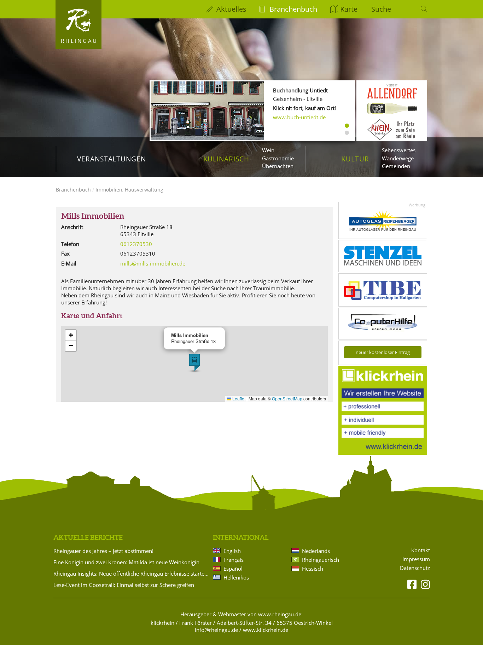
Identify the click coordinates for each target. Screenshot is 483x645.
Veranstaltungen (111, 158)
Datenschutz (415, 568)
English (232, 550)
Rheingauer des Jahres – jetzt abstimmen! (103, 550)
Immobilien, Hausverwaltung (129, 189)
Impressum (416, 559)
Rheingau (79, 40)
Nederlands (316, 550)
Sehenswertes (398, 150)
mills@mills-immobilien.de (152, 263)
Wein (268, 150)
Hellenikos (236, 577)
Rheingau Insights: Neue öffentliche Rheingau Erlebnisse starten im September (131, 573)
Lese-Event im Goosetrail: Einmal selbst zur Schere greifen (123, 584)
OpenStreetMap (287, 398)
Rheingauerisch (320, 559)
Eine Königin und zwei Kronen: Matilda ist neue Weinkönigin (126, 562)
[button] (194, 362)
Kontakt (420, 550)
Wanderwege (398, 158)
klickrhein (162, 622)
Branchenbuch (293, 9)
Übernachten (277, 166)
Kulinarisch (226, 158)
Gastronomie (278, 158)
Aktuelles (231, 9)
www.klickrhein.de (265, 629)
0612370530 (136, 243)
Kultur (355, 158)
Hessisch (312, 568)
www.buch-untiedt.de (299, 117)
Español (233, 568)
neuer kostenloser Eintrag (383, 352)
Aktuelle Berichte (88, 537)
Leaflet (238, 398)
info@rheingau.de (216, 629)
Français (233, 559)
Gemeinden (396, 166)
